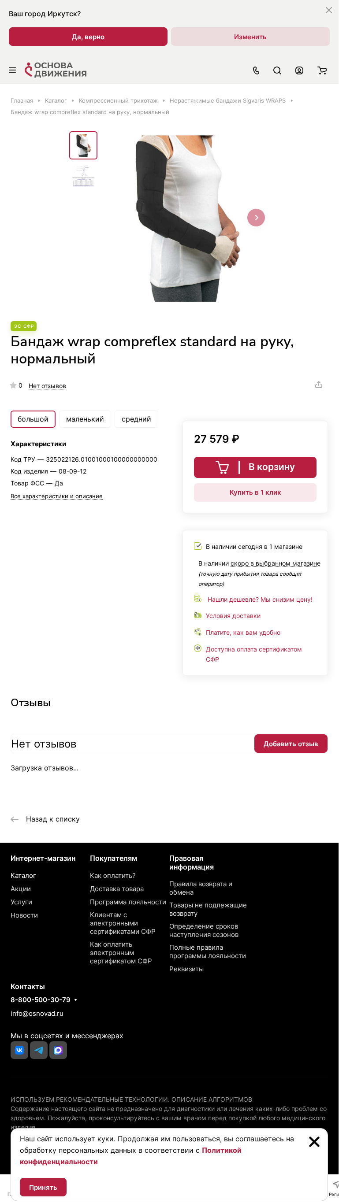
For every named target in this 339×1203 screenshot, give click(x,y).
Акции (21, 889)
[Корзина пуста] (322, 70)
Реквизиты (186, 969)
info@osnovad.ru (37, 1013)
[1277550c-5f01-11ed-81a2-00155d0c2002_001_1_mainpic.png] (186, 218)
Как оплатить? (113, 875)
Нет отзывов (47, 385)
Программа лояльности (128, 902)
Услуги (21, 902)
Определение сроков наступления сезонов (203, 930)
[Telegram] (39, 1050)
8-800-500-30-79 (41, 1000)
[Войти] (299, 70)
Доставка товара (117, 889)
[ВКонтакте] (19, 1050)
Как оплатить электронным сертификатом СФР (121, 952)
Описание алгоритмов (211, 1099)
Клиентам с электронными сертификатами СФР (123, 923)
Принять (43, 1187)
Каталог (23, 875)
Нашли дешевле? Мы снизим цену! (260, 599)
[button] (256, 217)
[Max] (58, 1050)
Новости (24, 915)
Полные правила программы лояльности (207, 951)
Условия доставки (233, 615)
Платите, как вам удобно (243, 632)
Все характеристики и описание (57, 496)
